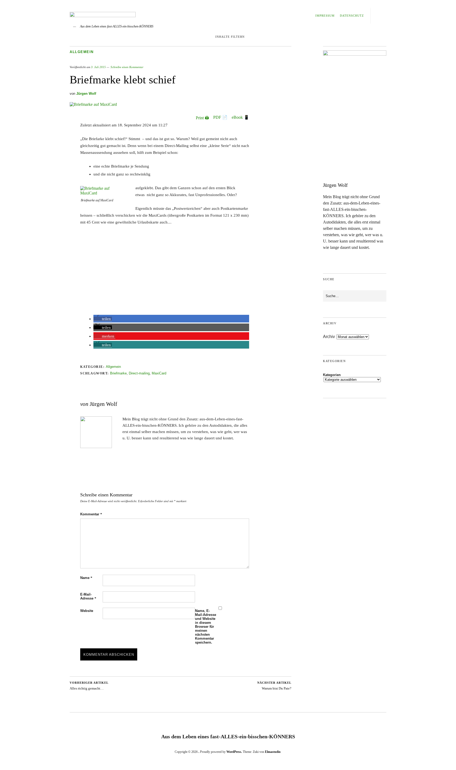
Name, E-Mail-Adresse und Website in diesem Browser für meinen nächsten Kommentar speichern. (205, 626)
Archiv (329, 336)
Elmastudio (273, 752)
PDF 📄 (220, 117)
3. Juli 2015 (98, 67)
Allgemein (82, 52)
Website (86, 611)
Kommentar (91, 514)
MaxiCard (159, 373)
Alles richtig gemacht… (89, 685)
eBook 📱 (240, 117)
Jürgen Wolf (86, 94)
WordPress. (234, 752)
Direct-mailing (139, 373)
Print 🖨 (202, 118)
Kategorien (332, 375)
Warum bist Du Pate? (274, 685)
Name (86, 578)
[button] (102, 319)
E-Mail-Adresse (88, 596)
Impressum (325, 15)
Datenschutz (352, 15)
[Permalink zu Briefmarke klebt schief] (93, 104)
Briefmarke (118, 373)
